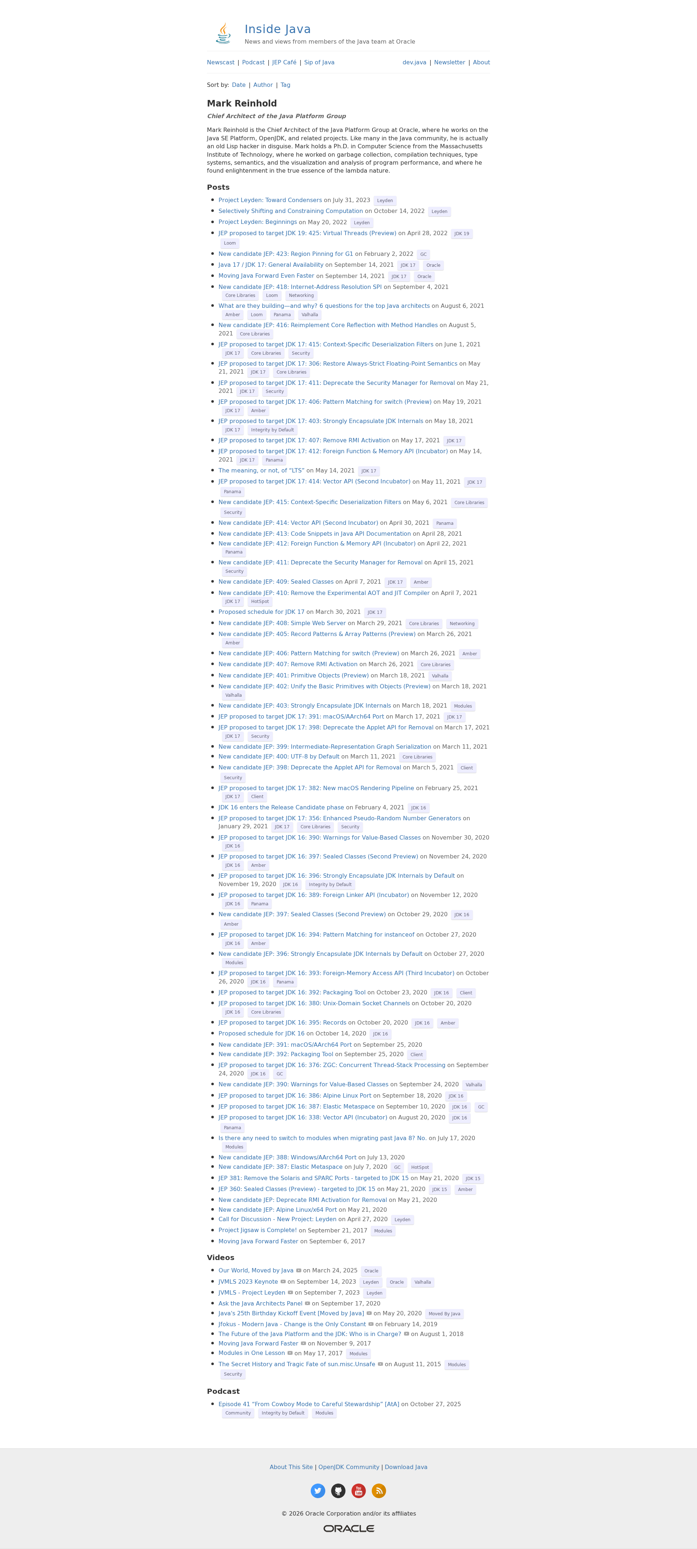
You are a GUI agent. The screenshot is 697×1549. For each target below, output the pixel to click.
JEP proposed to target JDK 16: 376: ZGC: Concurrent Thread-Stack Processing (332, 1065)
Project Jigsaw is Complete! (258, 1230)
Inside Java (278, 29)
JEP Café (284, 62)
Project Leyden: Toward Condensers (270, 200)
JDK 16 (418, 808)
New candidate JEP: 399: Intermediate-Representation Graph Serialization (325, 746)
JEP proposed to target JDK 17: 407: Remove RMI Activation (304, 440)
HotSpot (260, 601)
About (481, 62)
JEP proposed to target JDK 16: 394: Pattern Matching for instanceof (317, 934)
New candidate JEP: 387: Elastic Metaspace (281, 1167)
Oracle (433, 265)
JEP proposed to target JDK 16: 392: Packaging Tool (292, 992)
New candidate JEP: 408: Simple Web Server (282, 623)
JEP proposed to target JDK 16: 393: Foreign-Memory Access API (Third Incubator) (337, 973)
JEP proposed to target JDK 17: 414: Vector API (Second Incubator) (315, 481)
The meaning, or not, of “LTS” (262, 470)
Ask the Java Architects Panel (260, 1303)
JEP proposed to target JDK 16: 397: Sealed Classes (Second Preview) (318, 856)
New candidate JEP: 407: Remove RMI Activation (288, 664)
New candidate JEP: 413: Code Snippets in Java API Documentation (315, 533)
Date (239, 85)
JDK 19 (462, 233)
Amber (232, 314)
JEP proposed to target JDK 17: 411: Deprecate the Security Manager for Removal (337, 383)
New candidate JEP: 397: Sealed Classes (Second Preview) (302, 914)
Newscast (221, 62)
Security (301, 353)
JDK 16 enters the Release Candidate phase (281, 807)
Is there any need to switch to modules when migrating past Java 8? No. (323, 1138)
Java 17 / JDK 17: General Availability (271, 264)
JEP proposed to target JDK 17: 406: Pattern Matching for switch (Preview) (325, 402)
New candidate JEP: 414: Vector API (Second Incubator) (298, 523)
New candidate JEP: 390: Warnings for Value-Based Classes (303, 1084)
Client (467, 768)
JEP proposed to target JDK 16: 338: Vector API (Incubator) (303, 1117)
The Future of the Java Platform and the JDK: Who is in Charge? (310, 1334)
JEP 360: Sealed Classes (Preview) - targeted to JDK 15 (298, 1189)
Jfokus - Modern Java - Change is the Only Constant (292, 1324)
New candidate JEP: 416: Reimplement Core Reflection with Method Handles (328, 325)
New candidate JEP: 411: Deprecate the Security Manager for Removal (321, 562)
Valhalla (310, 314)
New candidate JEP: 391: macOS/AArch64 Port (285, 1044)
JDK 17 (408, 265)
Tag (285, 85)
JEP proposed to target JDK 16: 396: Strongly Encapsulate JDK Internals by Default (337, 875)
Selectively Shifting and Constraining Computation (291, 211)
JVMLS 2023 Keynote (248, 1281)
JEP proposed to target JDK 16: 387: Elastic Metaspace (297, 1106)
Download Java (406, 1467)
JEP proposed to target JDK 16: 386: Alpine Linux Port (295, 1095)
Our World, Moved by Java (256, 1270)
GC (423, 254)
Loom (230, 243)
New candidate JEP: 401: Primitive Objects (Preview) (294, 675)
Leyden (385, 200)
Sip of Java (319, 62)
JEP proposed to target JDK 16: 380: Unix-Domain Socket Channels (314, 1003)
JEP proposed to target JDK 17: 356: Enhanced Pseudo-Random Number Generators (340, 818)
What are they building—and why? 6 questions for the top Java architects (324, 306)
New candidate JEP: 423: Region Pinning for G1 (286, 254)
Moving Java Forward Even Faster (266, 276)
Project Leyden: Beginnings (258, 222)
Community (238, 1413)
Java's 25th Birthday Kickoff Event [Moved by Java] (291, 1313)
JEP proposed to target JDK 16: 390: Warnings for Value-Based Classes (320, 837)
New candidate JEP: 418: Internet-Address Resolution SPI (300, 287)
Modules (463, 706)
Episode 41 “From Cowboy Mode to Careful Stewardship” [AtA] (309, 1404)
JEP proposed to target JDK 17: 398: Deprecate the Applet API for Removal (326, 727)
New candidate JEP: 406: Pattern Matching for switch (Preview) (309, 653)
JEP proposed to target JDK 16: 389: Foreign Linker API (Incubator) (314, 895)
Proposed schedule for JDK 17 (262, 612)
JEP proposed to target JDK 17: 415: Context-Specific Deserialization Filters (326, 344)
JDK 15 (473, 1178)
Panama (282, 314)
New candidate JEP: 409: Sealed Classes (276, 581)
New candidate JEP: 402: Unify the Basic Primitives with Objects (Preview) (325, 686)
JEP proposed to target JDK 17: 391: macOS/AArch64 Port (301, 716)
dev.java (415, 62)
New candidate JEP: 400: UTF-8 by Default (279, 756)
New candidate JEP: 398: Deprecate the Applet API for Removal (310, 767)
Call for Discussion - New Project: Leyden (278, 1219)
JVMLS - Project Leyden (252, 1292)
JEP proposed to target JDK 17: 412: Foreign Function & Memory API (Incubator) (333, 451)
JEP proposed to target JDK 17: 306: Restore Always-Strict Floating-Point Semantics (338, 363)
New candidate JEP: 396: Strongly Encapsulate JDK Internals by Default (321, 954)
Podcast (253, 62)
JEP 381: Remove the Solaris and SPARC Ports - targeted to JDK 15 (314, 1178)
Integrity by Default (272, 430)
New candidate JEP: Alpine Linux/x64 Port (278, 1209)
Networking (301, 295)
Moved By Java (444, 1313)
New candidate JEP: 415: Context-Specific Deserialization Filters (310, 502)
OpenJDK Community (348, 1467)
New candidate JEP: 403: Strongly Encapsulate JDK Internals (305, 705)
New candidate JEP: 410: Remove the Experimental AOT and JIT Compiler (324, 593)
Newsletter (449, 62)
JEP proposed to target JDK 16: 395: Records (282, 1022)
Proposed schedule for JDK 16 (262, 1033)
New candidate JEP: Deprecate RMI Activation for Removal (303, 1200)
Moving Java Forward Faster (258, 1241)
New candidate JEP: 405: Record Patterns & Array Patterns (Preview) (317, 634)
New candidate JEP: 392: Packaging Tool (276, 1054)
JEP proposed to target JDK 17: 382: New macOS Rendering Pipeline (316, 788)
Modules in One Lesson (252, 1353)
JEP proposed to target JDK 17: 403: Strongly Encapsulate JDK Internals (321, 421)
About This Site (291, 1467)
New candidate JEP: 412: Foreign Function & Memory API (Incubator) (317, 543)
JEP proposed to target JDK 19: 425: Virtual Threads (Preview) (307, 233)
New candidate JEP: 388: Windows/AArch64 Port (287, 1157)
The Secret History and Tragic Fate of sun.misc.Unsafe (297, 1364)
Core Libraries (240, 295)
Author (263, 85)
